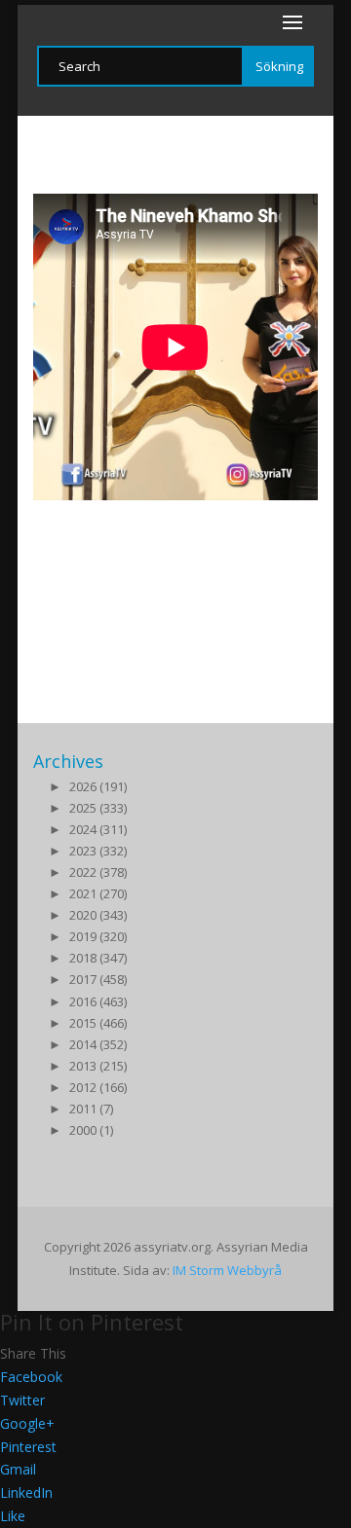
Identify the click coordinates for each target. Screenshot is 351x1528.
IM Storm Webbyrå (227, 1270)
